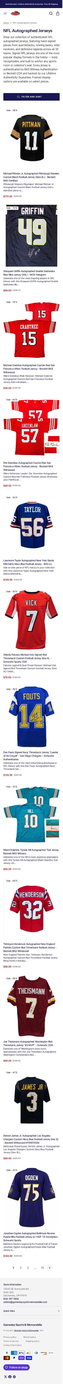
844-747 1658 (11, 1298)
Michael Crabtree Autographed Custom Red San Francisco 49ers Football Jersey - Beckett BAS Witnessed (29, 394)
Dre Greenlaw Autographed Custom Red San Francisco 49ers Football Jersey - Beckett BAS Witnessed (28, 488)
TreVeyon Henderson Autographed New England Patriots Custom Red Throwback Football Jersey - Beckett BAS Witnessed (29, 956)
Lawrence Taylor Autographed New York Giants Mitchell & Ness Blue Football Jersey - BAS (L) (28, 581)
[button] (5, 13)
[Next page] (48, 1267)
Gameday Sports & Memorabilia (26, 1330)
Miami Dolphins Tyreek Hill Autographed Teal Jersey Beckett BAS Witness (27, 862)
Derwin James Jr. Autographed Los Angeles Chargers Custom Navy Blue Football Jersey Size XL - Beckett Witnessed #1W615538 (29, 1142)
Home (6, 52)
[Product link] (30, 184)
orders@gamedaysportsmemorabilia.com (25, 1302)
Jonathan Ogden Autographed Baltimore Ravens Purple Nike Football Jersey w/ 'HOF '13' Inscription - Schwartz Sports (29, 1237)
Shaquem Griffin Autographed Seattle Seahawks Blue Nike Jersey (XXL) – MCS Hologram (29, 300)
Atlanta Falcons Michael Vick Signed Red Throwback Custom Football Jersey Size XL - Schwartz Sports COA (27, 675)
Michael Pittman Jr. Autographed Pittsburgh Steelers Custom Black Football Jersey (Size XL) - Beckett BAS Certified (29, 208)
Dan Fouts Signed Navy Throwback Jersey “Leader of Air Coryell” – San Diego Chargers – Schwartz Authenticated (27, 769)
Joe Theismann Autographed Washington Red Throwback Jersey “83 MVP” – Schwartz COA (28, 1049)
